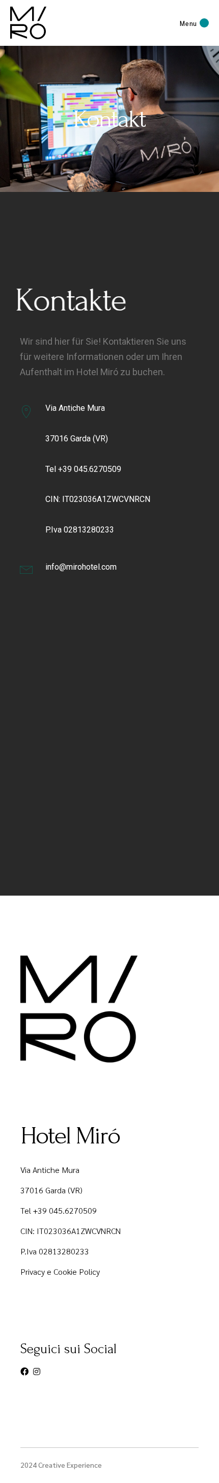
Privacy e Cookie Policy (60, 1271)
